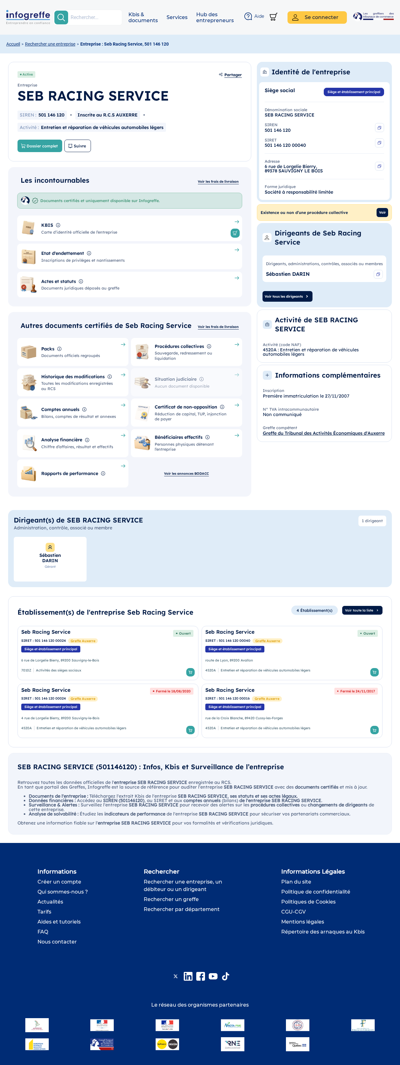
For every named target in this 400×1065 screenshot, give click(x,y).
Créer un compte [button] (59, 882)
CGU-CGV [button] (293, 912)
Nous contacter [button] (57, 942)
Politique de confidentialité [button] (315, 892)
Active (27, 74)
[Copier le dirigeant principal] (378, 274)
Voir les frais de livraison (218, 181)
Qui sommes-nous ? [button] (63, 892)
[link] (108, 653)
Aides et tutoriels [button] (59, 922)
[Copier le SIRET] (379, 142)
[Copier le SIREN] (379, 127)
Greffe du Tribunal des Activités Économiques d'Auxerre (324, 433)
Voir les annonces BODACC (186, 473)
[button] (143, 17)
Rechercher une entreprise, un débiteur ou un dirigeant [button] (183, 885)
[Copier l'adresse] (379, 166)
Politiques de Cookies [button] (308, 902)
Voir (382, 212)
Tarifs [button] (44, 912)
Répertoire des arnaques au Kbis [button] (323, 932)
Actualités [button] (50, 902)
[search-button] (61, 17)
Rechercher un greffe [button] (171, 899)
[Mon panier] (273, 17)
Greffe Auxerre (83, 641)
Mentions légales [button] (302, 922)
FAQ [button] (43, 932)
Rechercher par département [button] (182, 909)
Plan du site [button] (296, 882)
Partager (233, 74)
